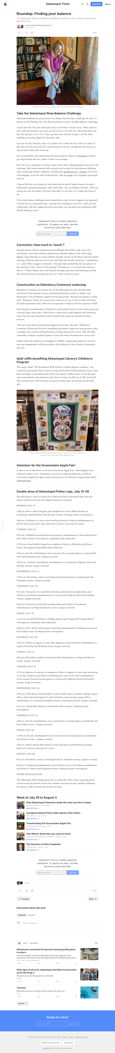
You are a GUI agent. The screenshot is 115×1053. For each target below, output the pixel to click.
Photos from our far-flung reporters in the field (35, 976)
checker (83, 171)
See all (21, 1003)
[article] (57, 956)
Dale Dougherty (48, 837)
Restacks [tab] (31, 915)
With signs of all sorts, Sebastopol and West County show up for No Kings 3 (46, 971)
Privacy (65, 1037)
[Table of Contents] (2, 526)
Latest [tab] (25, 943)
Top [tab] (19, 943)
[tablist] (26, 915)
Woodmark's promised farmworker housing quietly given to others (46, 951)
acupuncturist (70, 171)
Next (91, 899)
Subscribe (96, 4)
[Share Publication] (87, 4)
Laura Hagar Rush (31, 25)
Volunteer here (24, 480)
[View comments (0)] (26, 33)
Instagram (82, 156)
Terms (71, 1037)
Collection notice (81, 1037)
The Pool (21, 988)
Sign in (108, 4)
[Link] (13, 113)
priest (70, 175)
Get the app (68, 1043)
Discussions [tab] (34, 943)
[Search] (82, 4)
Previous (25, 899)
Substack (46, 1048)
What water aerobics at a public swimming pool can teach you (41, 991)
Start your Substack (51, 1043)
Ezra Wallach (46, 25)
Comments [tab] (22, 915)
